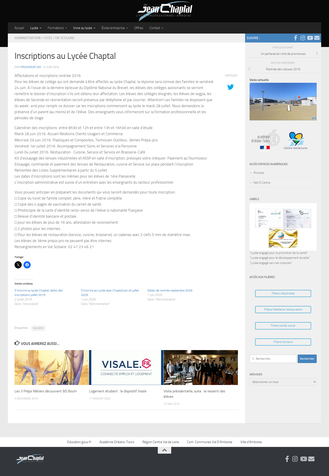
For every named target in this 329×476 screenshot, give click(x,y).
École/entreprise (113, 28)
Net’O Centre (262, 183)
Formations (56, 28)
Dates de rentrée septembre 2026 (169, 290)
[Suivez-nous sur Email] (317, 37)
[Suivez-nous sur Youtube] (309, 37)
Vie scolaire (65, 38)
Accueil (19, 28)
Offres (138, 28)
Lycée (34, 28)
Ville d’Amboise (251, 442)
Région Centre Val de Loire (160, 442)
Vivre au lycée (82, 28)
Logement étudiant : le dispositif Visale (117, 391)
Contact (155, 28)
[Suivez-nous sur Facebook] (295, 37)
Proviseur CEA (31, 67)
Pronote (259, 173)
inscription (38, 328)
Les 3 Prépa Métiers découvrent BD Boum (46, 391)
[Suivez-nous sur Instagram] (302, 37)
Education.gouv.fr (79, 442)
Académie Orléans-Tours (116, 442)
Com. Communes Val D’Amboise (209, 442)
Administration (28, 38)
